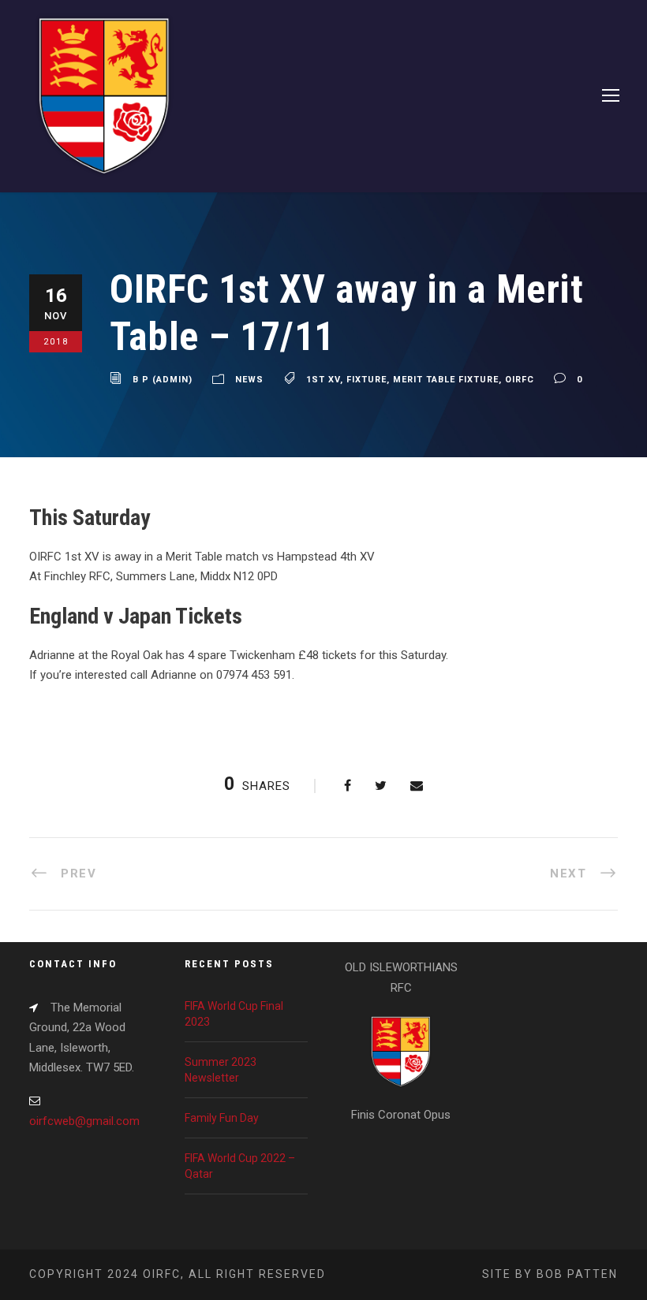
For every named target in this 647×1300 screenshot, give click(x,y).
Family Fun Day (222, 1118)
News (249, 379)
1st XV (323, 379)
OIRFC (519, 379)
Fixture (366, 379)
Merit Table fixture (446, 379)
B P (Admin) (163, 379)
